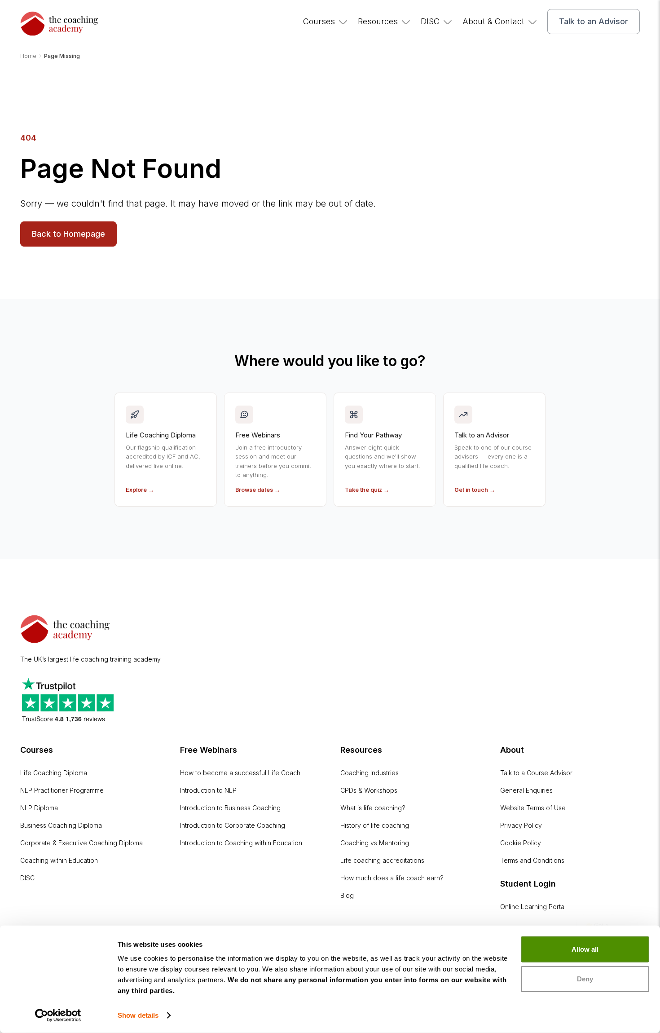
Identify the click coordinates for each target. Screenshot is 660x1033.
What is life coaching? (372, 808)
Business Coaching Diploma (61, 825)
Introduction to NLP (208, 790)
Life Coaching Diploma (53, 773)
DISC (430, 21)
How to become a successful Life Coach (240, 773)
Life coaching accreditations (382, 860)
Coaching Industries (369, 773)
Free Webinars (208, 750)
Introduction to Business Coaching (230, 808)
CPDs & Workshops (368, 790)
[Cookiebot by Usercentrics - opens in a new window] (58, 1015)
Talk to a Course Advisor (536, 773)
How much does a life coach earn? (392, 878)
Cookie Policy (520, 843)
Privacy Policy (521, 825)
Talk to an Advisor (593, 21)
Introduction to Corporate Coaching (232, 825)
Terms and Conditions (532, 860)
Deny (585, 978)
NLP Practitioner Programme (62, 790)
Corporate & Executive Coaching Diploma (81, 843)
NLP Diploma (39, 808)
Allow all (585, 949)
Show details (138, 1015)
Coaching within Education (59, 860)
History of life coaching (374, 825)
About (512, 750)
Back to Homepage (68, 233)
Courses (319, 21)
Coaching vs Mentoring (374, 843)
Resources (378, 21)
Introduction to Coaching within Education (241, 843)
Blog (347, 895)
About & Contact (493, 21)
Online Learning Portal (533, 906)
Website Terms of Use (533, 808)
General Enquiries (526, 790)
